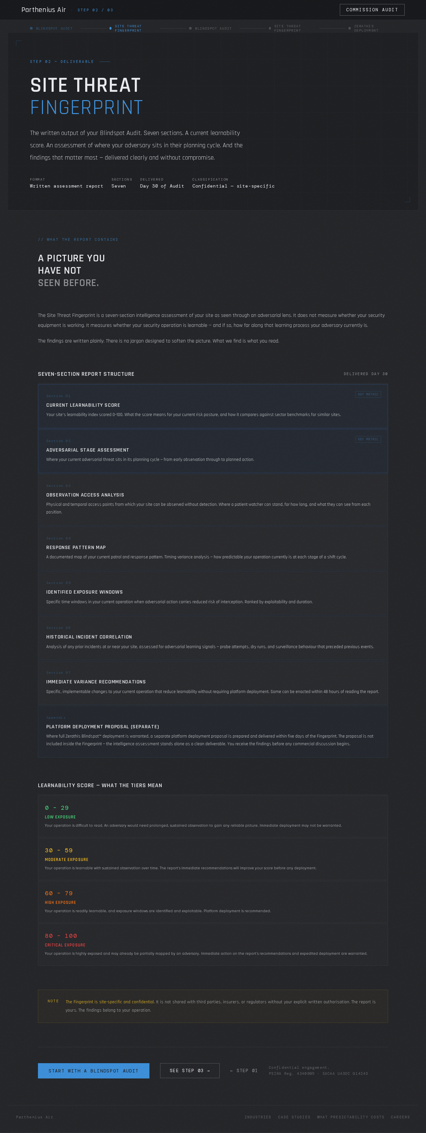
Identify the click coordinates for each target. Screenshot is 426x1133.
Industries (258, 1117)
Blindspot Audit (213, 28)
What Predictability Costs (351, 1117)
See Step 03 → (190, 1070)
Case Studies (294, 1117)
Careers (400, 1117)
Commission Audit (372, 10)
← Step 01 (244, 1070)
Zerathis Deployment (366, 28)
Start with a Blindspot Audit (94, 1071)
